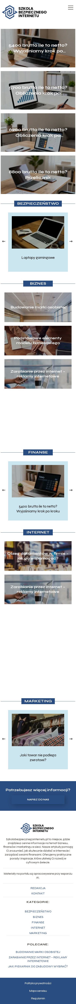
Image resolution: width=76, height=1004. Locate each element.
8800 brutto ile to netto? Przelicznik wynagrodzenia (38, 174)
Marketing (38, 701)
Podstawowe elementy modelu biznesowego (38, 340)
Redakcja (38, 888)
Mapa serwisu (38, 991)
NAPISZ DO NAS (38, 799)
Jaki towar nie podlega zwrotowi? (38, 757)
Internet (38, 532)
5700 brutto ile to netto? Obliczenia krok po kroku (38, 90)
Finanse (38, 452)
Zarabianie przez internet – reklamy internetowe (38, 374)
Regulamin (38, 998)
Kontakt (38, 893)
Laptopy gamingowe (38, 257)
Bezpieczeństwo (38, 203)
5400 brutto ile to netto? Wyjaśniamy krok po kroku (38, 48)
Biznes (38, 283)
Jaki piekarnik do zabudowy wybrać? (38, 966)
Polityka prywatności (38, 983)
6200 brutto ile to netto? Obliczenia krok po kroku (38, 132)
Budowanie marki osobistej (38, 307)
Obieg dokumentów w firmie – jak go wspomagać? (38, 556)
